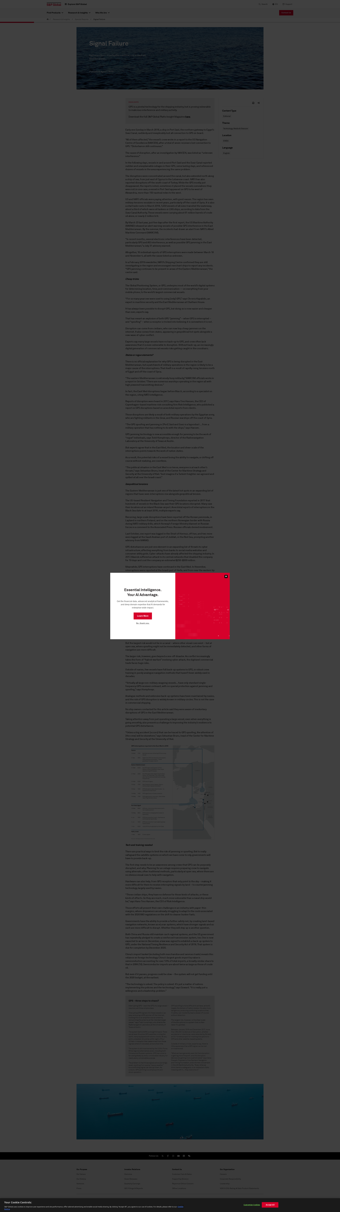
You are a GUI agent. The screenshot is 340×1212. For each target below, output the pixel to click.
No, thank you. (142, 623)
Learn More (142, 616)
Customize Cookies (252, 1205)
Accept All (270, 1205)
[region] (170, 1205)
